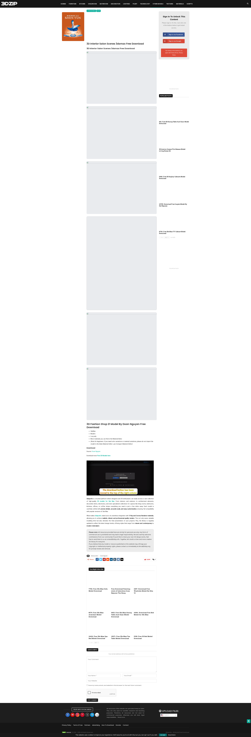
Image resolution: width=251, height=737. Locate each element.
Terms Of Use (174, 52)
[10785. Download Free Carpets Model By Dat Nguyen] (174, 191)
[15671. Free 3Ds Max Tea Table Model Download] (121, 627)
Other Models (158, 4)
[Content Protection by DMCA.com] (67, 732)
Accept (162, 735)
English (166, 715)
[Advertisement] (122, 27)
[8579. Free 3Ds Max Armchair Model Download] (99, 603)
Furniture (72, 4)
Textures (169, 4)
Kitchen (82, 4)
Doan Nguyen (96, 451)
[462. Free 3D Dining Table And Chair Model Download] (174, 109)
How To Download (108, 725)
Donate (118, 725)
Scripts (190, 4)
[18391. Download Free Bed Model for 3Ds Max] (144, 603)
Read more (121, 717)
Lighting (126, 4)
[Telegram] (92, 715)
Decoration (115, 4)
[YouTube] (72, 715)
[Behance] (97, 715)
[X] (87, 715)
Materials (180, 4)
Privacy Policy (66, 725)
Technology (145, 4)
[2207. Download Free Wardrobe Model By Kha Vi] (144, 579)
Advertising (96, 725)
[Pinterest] (82, 715)
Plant (135, 4)
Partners (87, 725)
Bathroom (104, 4)
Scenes (63, 4)
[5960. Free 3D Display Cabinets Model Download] (174, 164)
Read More (172, 735)
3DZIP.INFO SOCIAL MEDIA (82, 709)
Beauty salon (94, 556)
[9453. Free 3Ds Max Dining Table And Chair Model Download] (121, 603)
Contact (126, 725)
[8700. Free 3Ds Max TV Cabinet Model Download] (174, 219)
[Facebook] (68, 715)
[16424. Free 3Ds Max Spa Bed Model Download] (99, 627)
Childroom (92, 4)
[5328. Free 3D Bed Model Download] (144, 627)
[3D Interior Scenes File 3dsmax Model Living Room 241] (174, 136)
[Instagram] (77, 715)
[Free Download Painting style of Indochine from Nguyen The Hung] (121, 579)
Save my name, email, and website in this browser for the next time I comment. (115, 685)
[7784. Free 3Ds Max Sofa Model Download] (99, 579)
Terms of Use (78, 725)
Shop (98, 11)
